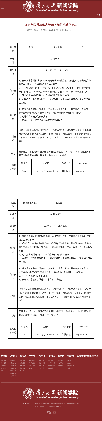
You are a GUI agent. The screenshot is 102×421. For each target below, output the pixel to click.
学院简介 (3, 360)
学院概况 (4, 356)
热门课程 (60, 365)
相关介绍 (60, 360)
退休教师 (22, 365)
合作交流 (51, 356)
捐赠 (68, 368)
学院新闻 (13, 360)
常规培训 (60, 363)
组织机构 (3, 365)
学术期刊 (32, 365)
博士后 (22, 370)
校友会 (69, 363)
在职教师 (22, 360)
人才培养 (42, 356)
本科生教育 (42, 363)
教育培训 (61, 356)
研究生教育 (42, 365)
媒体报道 (13, 368)
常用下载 (41, 368)
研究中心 (32, 368)
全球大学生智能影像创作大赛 (87, 356)
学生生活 (13, 373)
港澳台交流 (51, 365)
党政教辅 (22, 368)
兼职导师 (22, 363)
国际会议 (51, 368)
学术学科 (32, 356)
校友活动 (13, 370)
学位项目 (51, 360)
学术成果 (32, 363)
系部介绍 (3, 368)
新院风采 (13, 376)
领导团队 (3, 363)
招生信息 (41, 360)
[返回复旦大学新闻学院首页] (51, 6)
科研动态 (32, 360)
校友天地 (70, 356)
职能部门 (3, 370)
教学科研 (13, 365)
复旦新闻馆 (70, 365)
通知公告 (13, 363)
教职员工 (23, 356)
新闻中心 (13, 356)
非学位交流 (51, 363)
